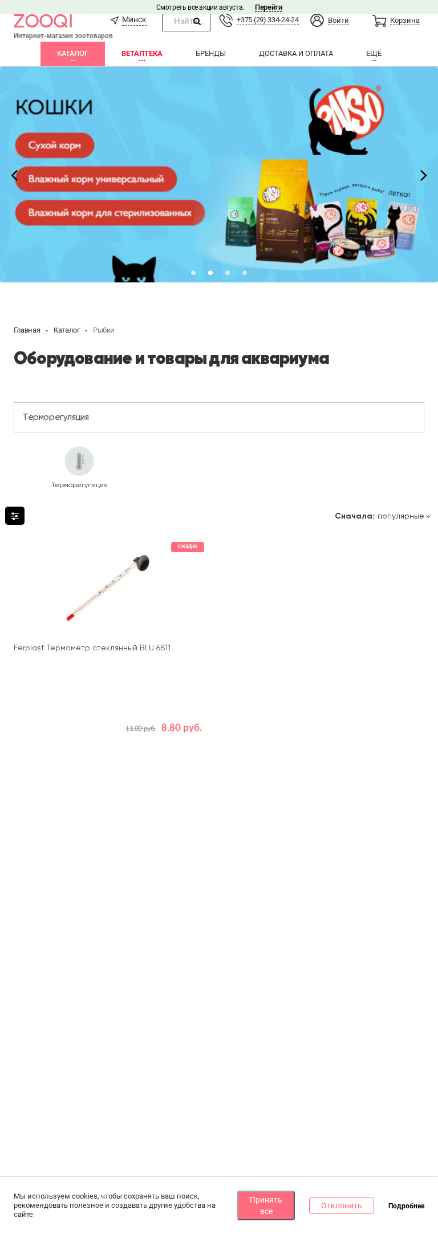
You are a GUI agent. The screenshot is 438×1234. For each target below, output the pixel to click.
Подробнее (406, 1206)
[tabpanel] (219, 174)
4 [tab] (244, 273)
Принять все (266, 1205)
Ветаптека (142, 53)
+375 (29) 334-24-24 (267, 19)
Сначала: (355, 516)
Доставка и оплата (296, 53)
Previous (14, 174)
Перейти (268, 7)
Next (423, 174)
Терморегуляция (55, 417)
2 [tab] (210, 273)
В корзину (108, 736)
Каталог (72, 53)
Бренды (211, 53)
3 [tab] (227, 273)
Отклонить (341, 1205)
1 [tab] (193, 273)
